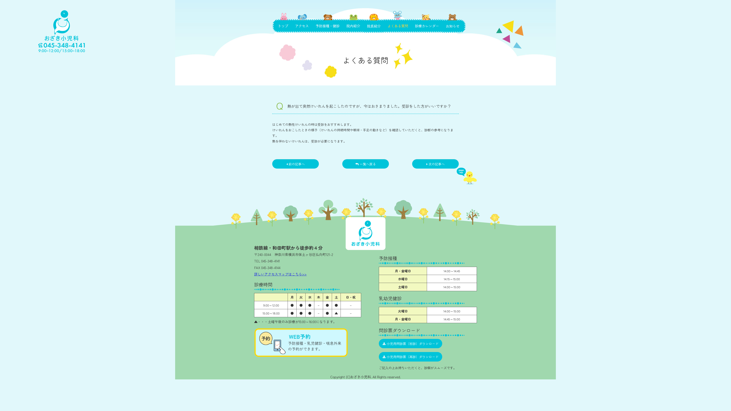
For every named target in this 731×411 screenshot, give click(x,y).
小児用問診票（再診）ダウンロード (412, 356)
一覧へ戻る (367, 164)
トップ (282, 21)
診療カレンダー (427, 21)
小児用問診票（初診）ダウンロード (412, 343)
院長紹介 (374, 21)
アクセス (302, 21)
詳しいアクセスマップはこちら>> (280, 274)
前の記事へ (296, 164)
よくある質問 (398, 21)
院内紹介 (353, 21)
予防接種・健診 (327, 21)
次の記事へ (436, 164)
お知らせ (454, 21)
